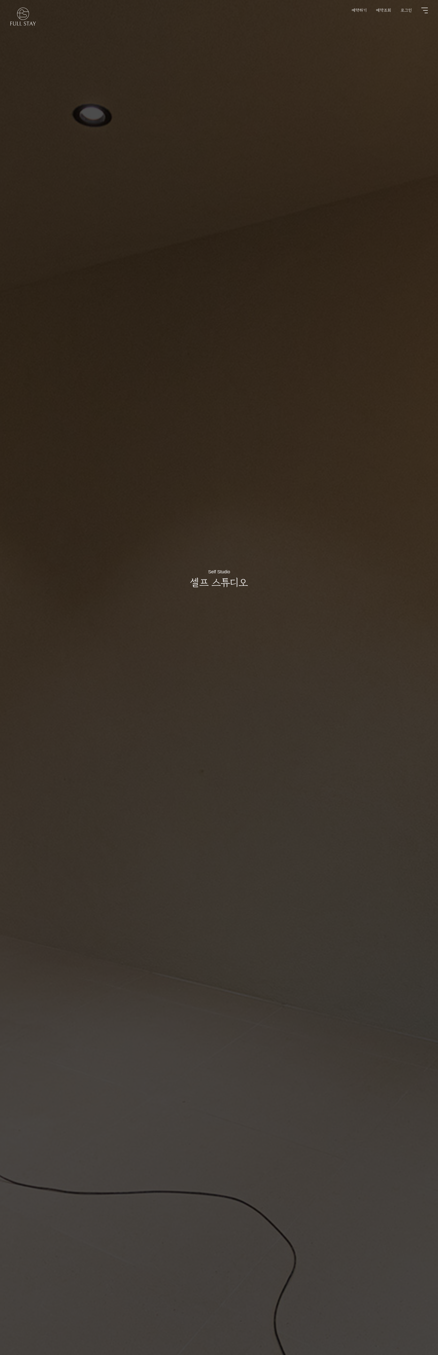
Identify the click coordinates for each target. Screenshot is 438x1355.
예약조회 (383, 10)
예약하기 (359, 10)
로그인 (406, 10)
